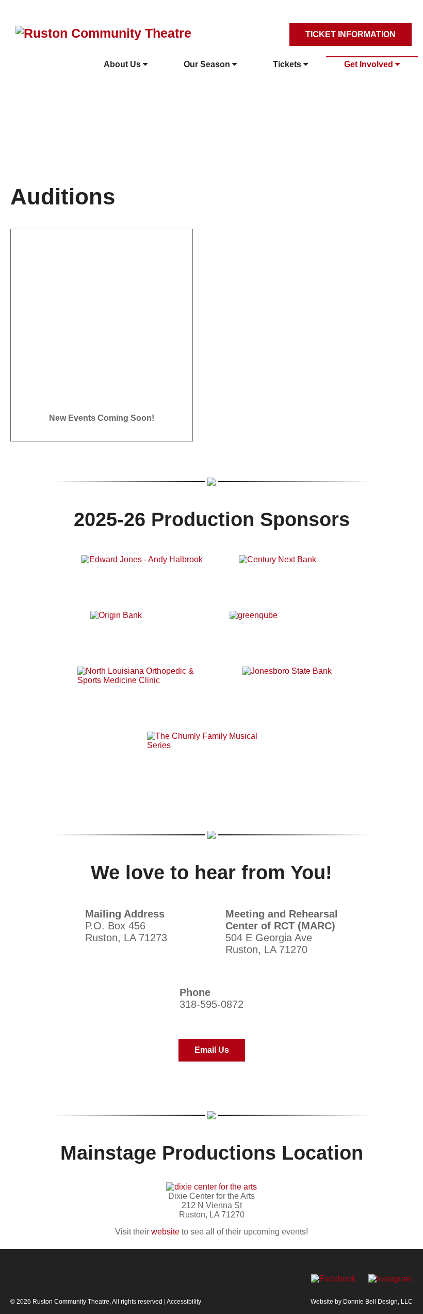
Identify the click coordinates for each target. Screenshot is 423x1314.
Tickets (288, 64)
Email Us (211, 1050)
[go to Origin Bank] (142, 623)
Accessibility (184, 1301)
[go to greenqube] (281, 623)
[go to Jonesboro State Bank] (294, 683)
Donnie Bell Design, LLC (378, 1301)
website (165, 1231)
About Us (123, 64)
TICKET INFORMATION (350, 34)
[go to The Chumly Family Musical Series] (211, 748)
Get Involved (369, 64)
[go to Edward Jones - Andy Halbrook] (142, 567)
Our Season (208, 64)
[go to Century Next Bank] (290, 567)
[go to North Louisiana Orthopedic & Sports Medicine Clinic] (141, 683)
